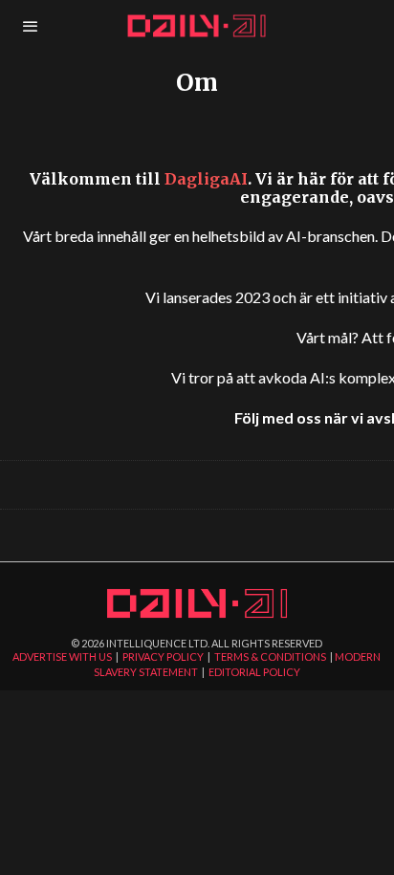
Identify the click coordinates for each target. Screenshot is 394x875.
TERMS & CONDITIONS (270, 656)
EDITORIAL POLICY (254, 672)
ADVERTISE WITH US (62, 656)
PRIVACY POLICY (163, 656)
